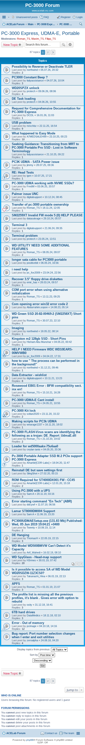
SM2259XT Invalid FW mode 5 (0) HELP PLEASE (47, 215)
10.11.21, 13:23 (53, 378)
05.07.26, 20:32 (49, 69)
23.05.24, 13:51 (47, 238)
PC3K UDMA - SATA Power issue (35, 162)
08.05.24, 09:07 (51, 252)
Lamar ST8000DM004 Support (33, 511)
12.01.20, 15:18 (61, 483)
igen (29, 175)
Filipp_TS (50, 38)
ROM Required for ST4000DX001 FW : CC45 (43, 480)
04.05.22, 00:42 (63, 341)
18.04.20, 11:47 (61, 462)
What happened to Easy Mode (33, 133)
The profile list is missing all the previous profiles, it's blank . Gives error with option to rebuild (45, 598)
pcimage (31, 626)
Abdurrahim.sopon (37, 307)
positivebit (32, 262)
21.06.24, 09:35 (53, 228)
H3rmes (31, 560)
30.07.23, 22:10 (51, 320)
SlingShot (32, 473)
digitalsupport (34, 197)
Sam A (30, 493)
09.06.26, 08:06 (47, 91)
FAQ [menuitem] (46, 17)
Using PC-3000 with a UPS (31, 490)
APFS (16, 583)
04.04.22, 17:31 (52, 356)
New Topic (10, 44)
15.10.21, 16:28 (51, 392)
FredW (30, 186)
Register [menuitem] (66, 17)
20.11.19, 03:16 (45, 493)
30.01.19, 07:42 (47, 560)
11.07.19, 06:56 (46, 504)
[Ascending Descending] (42, 660)
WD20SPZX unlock (25, 88)
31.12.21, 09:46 (49, 367)
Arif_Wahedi (33, 552)
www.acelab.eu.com (42, 10)
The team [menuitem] (68, 733)
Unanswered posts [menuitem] (27, 17)
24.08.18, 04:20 (50, 640)
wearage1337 (34, 424)
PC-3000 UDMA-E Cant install (33, 400)
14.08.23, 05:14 (59, 307)
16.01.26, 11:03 (45, 115)
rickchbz (32, 125)
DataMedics (33, 615)
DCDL (30, 115)
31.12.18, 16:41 (44, 604)
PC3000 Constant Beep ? (30, 77)
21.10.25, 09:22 (55, 154)
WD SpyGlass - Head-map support (36, 557)
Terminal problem (25, 235)
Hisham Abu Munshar (39, 341)
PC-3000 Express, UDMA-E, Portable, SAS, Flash (46, 24)
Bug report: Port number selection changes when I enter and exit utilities (43, 635)
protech (31, 91)
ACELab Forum (15, 24)
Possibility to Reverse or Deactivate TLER (42, 66)
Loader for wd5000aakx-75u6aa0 (35, 446)
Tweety (31, 527)
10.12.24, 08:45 (53, 197)
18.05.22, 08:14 (49, 331)
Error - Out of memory (28, 623)
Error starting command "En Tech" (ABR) (42, 501)
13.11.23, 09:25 (51, 296)
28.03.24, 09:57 (49, 282)
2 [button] (48, 52)
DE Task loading (24, 98)
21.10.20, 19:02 (51, 438)
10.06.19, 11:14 (46, 527)
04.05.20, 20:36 (52, 449)
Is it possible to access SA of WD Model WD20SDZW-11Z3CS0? (41, 571)
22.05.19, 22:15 (50, 538)
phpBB (30, 740)
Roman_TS (23, 38)
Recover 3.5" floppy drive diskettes (37, 279)
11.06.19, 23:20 (45, 514)
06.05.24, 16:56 (50, 262)
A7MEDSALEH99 (37, 136)
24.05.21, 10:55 (51, 403)
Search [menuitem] (81, 25)
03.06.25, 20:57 (46, 186)
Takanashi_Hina (36, 576)
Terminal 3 (19, 225)
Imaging (18, 328)
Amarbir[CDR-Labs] (38, 462)
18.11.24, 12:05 (51, 207)
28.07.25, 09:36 (45, 165)
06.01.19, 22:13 (57, 576)
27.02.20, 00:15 (49, 473)
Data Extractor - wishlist (29, 375)
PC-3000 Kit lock (24, 410)
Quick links (4, 17)
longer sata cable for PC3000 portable (39, 259)
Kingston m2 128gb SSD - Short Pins (39, 338)
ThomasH (32, 538)
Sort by (34, 654)
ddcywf (31, 504)
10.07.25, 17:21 (43, 175)
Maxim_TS (37, 38)
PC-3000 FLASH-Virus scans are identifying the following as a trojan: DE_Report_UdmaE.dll (46, 433)
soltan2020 (33, 413)
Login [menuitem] (79, 17)
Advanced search (70, 44)
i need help (20, 269)
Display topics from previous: (34, 649)
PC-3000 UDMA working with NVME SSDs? (43, 183)
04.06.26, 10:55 (47, 101)
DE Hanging (20, 535)
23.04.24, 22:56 (52, 272)
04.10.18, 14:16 (48, 626)
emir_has (32, 282)
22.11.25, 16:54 (48, 125)
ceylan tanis (33, 449)
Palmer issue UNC (25, 194)
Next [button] (53, 52)
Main (30, 24)
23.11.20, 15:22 (51, 413)
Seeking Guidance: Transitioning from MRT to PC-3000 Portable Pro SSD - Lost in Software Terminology (45, 147)
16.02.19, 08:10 (52, 552)
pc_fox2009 (33, 272)
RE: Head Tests (23, 172)
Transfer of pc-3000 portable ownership (40, 204)
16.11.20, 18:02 (54, 424)
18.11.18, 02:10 (52, 615)
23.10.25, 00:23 (58, 136)
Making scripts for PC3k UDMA (34, 421)
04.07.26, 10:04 (55, 80)
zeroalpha (32, 640)
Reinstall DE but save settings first (37, 470)
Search (63, 44)
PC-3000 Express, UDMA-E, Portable (67, 24)
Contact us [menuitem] (51, 733)
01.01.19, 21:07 (51, 586)
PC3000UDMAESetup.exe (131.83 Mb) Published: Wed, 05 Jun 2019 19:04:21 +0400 (47, 522)
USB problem (21, 122)
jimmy (30, 165)
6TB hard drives (23, 612)
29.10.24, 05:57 (52, 218)
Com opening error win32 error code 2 (40, 304)
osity (29, 604)
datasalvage (34, 218)
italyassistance (35, 80)
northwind (32, 69)
